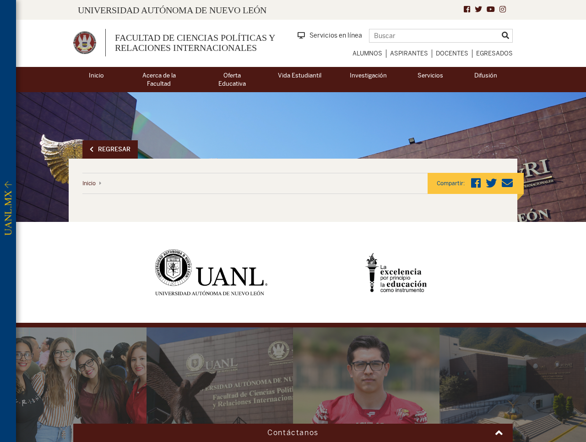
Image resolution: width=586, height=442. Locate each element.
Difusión (485, 75)
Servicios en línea (335, 35)
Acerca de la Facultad (159, 80)
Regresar (114, 149)
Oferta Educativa (232, 80)
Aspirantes (409, 53)
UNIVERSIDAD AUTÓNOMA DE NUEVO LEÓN (172, 10)
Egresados (494, 53)
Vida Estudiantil (299, 75)
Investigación (368, 75)
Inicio (96, 75)
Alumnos (367, 53)
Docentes (452, 53)
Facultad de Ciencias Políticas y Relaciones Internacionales (195, 43)
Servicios (430, 75)
